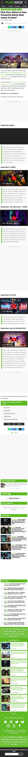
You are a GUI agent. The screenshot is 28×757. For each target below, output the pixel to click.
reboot (5, 76)
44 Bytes (9, 732)
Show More (14, 713)
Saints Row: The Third (9, 413)
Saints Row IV (7, 416)
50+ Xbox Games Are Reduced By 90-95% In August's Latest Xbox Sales (15, 619)
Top (2, 629)
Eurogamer (8, 742)
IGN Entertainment (21, 730)
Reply (18, 489)
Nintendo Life (12, 737)
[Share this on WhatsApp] (9, 27)
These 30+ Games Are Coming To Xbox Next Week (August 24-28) (15, 584)
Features (19, 9)
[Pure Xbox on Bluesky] (22, 722)
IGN (3, 742)
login (19, 507)
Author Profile (12, 489)
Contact (6, 631)
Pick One (14, 9)
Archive (13, 634)
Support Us (24, 629)
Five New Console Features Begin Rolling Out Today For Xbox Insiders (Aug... (14, 623)
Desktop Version (14, 636)
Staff (10, 629)
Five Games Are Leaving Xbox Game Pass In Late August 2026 (15, 606)
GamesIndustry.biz (21, 742)
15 (9, 532)
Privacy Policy (12, 631)
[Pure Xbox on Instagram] (8, 726)
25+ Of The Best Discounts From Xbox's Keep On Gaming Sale (14, 614)
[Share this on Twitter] (17, 27)
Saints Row (7, 9)
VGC (14, 742)
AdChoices (15, 732)
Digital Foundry (14, 739)
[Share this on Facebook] (14, 27)
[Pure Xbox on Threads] (14, 726)
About (6, 629)
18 (9, 541)
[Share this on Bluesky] (12, 27)
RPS (16, 744)
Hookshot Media (9, 730)
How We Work (16, 629)
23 (9, 558)
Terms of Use (21, 631)
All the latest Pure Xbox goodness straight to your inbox (14, 750)
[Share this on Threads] (20, 27)
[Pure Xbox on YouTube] (11, 722)
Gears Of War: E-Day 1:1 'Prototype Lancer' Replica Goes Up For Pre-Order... (14, 593)
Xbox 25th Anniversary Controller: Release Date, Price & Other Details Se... (14, 588)
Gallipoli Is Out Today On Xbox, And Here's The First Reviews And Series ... (14, 610)
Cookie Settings (20, 634)
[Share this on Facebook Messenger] (23, 27)
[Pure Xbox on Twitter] (16, 722)
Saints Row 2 (7, 410)
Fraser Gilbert (8, 23)
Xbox (2, 9)
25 (17, 433)
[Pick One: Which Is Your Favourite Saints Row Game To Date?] (14, 60)
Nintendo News (23, 739)
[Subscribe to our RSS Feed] (5, 722)
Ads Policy (6, 634)
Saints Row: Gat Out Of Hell (10, 419)
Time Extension (5, 739)
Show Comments (14, 498)
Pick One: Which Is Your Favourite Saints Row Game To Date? (14, 15)
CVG (12, 744)
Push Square (20, 737)
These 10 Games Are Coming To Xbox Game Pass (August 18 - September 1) (15, 597)
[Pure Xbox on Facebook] (19, 726)
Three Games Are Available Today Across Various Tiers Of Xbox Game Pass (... (15, 601)
